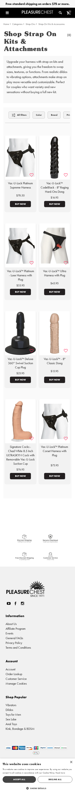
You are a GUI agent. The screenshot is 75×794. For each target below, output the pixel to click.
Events (9, 633)
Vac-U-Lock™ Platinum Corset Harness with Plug (54, 451)
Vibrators (11, 705)
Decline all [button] (55, 779)
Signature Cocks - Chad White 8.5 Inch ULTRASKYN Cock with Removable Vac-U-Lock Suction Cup (20, 455)
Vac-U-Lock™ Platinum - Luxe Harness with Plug (20, 275)
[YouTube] (9, 603)
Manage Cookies (16, 683)
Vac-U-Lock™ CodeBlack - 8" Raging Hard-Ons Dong (55, 187)
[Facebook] (15, 603)
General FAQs (14, 638)
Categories (17, 24)
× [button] (71, 762)
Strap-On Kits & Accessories (51, 24)
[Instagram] (22, 603)
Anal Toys (11, 724)
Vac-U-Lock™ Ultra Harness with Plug (54, 273)
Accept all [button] (19, 779)
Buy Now (20, 204)
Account (10, 669)
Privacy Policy (14, 643)
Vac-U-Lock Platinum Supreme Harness (20, 185)
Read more (60, 773)
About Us (11, 624)
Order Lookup (14, 674)
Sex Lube (11, 719)
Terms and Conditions (18, 647)
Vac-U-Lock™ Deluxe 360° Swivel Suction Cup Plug (20, 363)
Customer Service (16, 679)
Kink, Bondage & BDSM (20, 729)
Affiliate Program (15, 628)
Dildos (9, 710)
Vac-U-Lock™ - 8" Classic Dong (54, 361)
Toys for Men (13, 714)
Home (6, 24)
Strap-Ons (30, 24)
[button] (13, 13)
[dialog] (37, 776)
